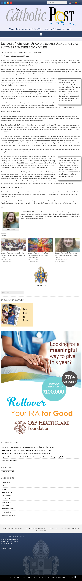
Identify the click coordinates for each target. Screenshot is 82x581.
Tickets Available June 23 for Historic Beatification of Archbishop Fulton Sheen (26, 450)
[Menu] (41, 34)
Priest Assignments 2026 (9, 460)
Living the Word (7, 496)
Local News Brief (7, 499)
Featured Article (7, 492)
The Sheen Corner (7, 509)
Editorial (4, 489)
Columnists (38, 52)
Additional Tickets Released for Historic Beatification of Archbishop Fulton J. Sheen (28, 447)
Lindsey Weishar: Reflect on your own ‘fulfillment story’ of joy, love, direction (66, 255)
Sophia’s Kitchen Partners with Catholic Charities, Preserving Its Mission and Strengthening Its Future (34, 457)
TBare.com (70, 578)
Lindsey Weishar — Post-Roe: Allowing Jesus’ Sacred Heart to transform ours (38, 255)
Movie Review (6, 502)
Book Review (6, 482)
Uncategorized (6, 512)
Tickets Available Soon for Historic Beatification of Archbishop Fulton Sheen (26, 454)
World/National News (8, 515)
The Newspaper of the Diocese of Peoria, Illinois (40, 29)
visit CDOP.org (41, 285)
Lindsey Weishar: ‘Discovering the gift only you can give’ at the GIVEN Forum (13, 255)
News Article (6, 505)
